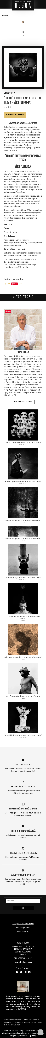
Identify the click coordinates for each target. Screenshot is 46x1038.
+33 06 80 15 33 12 (25, 958)
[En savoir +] (23, 1036)
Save (15, 284)
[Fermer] (33, 1036)
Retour (5, 15)
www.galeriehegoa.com (23, 962)
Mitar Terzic (9, 93)
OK (23, 908)
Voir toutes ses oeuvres (23, 402)
